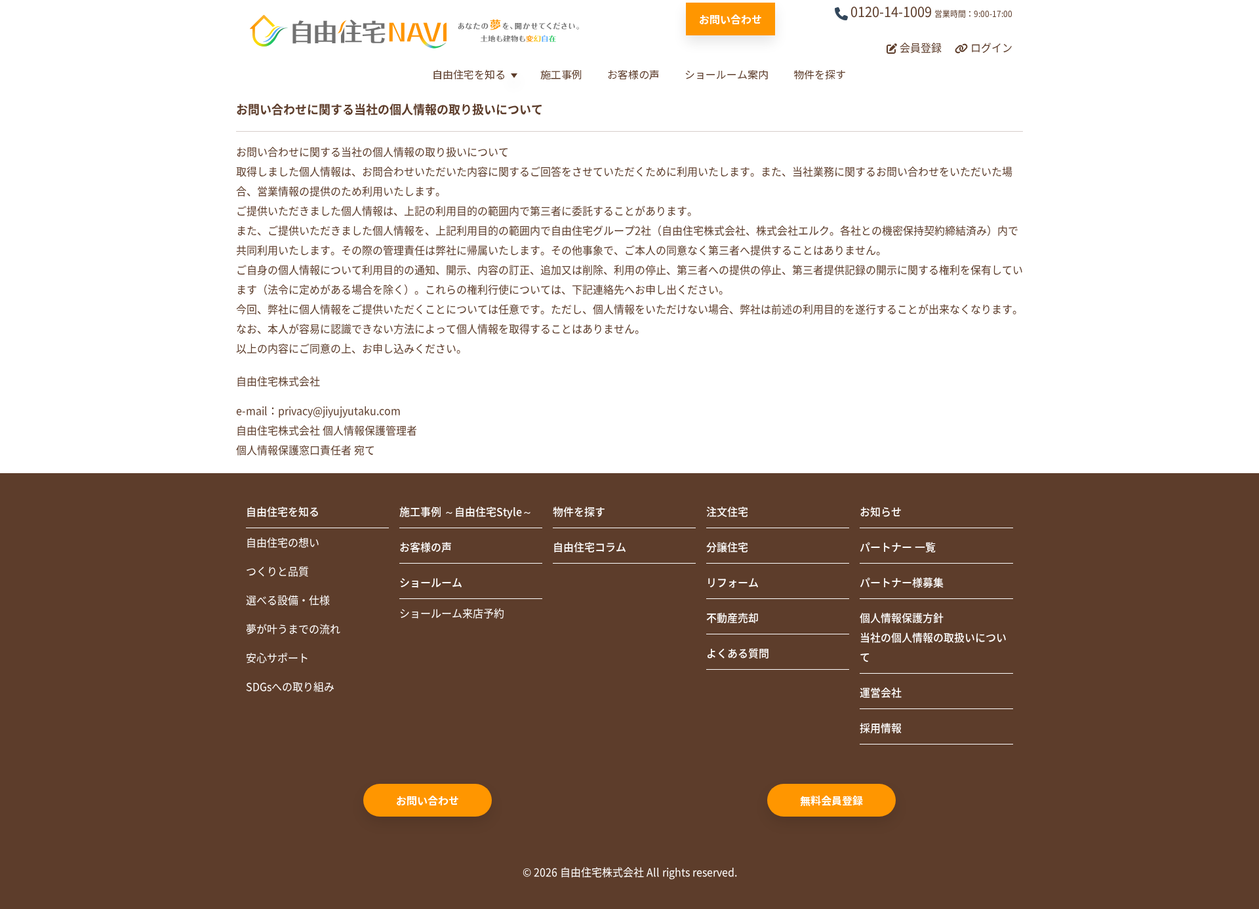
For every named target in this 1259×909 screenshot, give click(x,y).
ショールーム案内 (727, 74)
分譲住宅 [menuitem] (727, 547)
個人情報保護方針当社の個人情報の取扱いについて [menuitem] (933, 638)
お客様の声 (633, 74)
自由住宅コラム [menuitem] (589, 547)
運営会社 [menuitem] (881, 692)
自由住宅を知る (469, 74)
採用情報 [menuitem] (881, 728)
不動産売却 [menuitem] (732, 618)
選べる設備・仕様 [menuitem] (288, 600)
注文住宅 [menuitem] (727, 512)
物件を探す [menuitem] (579, 512)
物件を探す (819, 74)
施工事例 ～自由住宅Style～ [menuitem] (465, 512)
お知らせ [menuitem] (881, 512)
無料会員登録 (831, 800)
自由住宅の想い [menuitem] (282, 542)
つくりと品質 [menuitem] (277, 571)
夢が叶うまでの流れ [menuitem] (293, 629)
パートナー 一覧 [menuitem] (898, 547)
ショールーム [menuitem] (430, 582)
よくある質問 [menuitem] (737, 653)
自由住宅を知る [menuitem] (282, 512)
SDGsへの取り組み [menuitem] (290, 687)
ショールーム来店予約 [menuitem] (451, 613)
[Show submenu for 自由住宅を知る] (513, 75)
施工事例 (561, 74)
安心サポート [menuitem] (277, 658)
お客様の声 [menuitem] (425, 547)
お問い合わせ (730, 19)
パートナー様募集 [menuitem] (902, 582)
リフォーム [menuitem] (732, 582)
